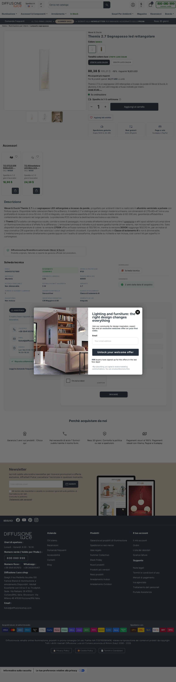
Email (94, 335)
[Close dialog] (137, 312)
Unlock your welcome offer (115, 352)
